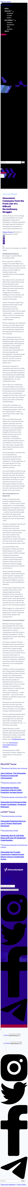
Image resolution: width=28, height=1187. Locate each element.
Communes (12, 745)
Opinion (9, 17)
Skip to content (6, 1)
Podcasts (9, 22)
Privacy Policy (21, 1184)
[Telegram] (14, 160)
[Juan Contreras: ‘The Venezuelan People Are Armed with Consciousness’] (14, 768)
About (7, 31)
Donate (3, 173)
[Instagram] (14, 62)
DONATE (3, 34)
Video (8, 26)
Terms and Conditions (8, 1184)
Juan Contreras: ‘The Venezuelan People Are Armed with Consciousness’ (13, 775)
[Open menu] (2, 176)
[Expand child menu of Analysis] (13, 11)
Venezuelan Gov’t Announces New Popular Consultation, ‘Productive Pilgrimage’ (14, 804)
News (7, 8)
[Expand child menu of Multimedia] (15, 20)
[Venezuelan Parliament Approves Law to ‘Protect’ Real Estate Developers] (11, 816)
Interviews (10, 13)
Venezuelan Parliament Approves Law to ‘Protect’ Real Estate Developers (13, 823)
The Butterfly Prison (18, 739)
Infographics (10, 24)
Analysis (6, 194)
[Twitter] (14, 85)
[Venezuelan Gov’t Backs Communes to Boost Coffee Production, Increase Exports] (11, 783)
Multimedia (7, 1043)
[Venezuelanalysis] (6, 5)
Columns (9, 15)
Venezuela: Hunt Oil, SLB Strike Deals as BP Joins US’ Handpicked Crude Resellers (13, 838)
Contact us (7, 880)
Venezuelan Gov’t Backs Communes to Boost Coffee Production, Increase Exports (12, 790)
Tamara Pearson (7, 232)
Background (8, 878)
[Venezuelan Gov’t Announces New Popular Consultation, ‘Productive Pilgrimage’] (14, 797)
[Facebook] (14, 137)
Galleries (9, 29)
